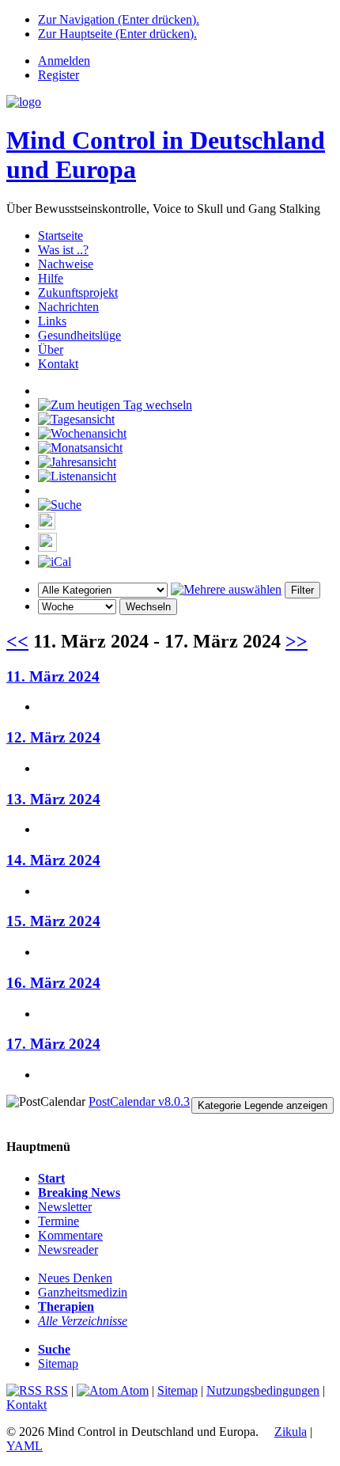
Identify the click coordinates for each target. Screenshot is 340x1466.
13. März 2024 (53, 799)
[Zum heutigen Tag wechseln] (115, 405)
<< (17, 641)
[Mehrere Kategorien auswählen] (226, 589)
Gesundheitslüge (79, 335)
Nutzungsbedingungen (262, 1390)
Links (52, 321)
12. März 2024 (53, 737)
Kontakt (58, 363)
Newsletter (65, 1206)
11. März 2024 (53, 676)
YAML (24, 1446)
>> (296, 641)
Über (50, 349)
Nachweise (65, 264)
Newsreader (68, 1249)
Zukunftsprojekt (78, 292)
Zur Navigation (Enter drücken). (118, 19)
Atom (133, 1390)
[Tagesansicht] (76, 419)
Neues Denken (75, 1278)
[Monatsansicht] (80, 447)
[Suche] (59, 504)
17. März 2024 (53, 1043)
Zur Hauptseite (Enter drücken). (117, 33)
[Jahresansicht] (77, 462)
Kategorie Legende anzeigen (262, 1105)
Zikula (290, 1431)
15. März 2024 (53, 921)
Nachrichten (68, 306)
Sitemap (58, 1363)
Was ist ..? (63, 249)
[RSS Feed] (47, 547)
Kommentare (70, 1235)
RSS (55, 1390)
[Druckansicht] (46, 525)
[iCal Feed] (54, 561)
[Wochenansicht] (82, 433)
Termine (58, 1221)
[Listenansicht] (77, 476)
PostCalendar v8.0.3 (139, 1101)
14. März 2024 (53, 860)
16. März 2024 (53, 982)
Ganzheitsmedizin (82, 1292)
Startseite (60, 235)
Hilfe (50, 278)
